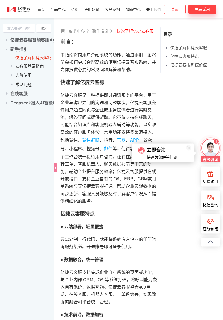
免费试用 (202, 9)
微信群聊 (91, 140)
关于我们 (153, 9)
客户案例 (112, 9)
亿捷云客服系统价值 (188, 65)
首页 (41, 9)
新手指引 (100, 30)
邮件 (108, 148)
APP (134, 140)
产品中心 (58, 9)
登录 (175, 9)
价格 (75, 9)
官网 (121, 140)
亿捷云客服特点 (184, 56)
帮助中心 (133, 9)
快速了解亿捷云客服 (33, 57)
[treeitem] (27, 39)
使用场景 (91, 9)
